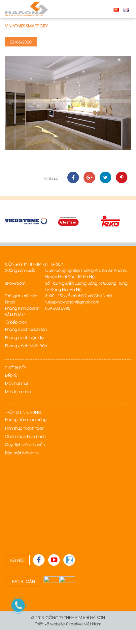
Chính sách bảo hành (25, 436)
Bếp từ (11, 375)
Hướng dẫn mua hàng (26, 419)
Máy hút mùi (16, 383)
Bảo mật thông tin (22, 452)
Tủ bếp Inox (16, 322)
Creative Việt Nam (83, 623)
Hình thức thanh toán (24, 428)
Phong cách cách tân (26, 329)
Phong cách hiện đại (24, 337)
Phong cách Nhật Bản (26, 345)
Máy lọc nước (18, 391)
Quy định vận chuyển (25, 444)
